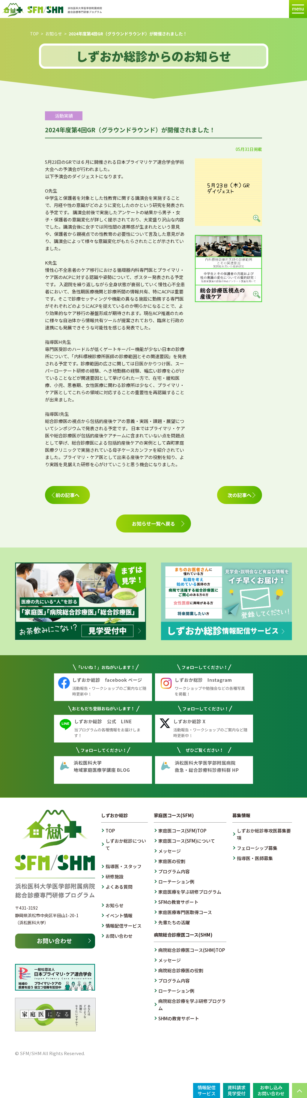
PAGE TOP (299, 1090)
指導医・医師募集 (255, 858)
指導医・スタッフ (124, 866)
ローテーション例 (176, 881)
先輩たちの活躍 (174, 922)
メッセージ (169, 851)
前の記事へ (67, 495)
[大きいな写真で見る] (228, 222)
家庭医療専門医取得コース (185, 912)
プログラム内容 (174, 871)
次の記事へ (240, 495)
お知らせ (53, 34)
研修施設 (115, 876)
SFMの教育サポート (178, 902)
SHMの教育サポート (178, 1018)
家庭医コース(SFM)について (186, 841)
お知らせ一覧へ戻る (153, 523)
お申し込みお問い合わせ (271, 1090)
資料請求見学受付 (237, 1090)
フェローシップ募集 (257, 848)
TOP (34, 34)
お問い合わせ (119, 936)
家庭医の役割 (171, 861)
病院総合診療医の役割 (180, 970)
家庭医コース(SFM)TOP (182, 830)
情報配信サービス (124, 925)
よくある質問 (119, 887)
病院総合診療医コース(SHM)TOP (191, 950)
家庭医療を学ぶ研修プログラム (189, 892)
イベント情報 (119, 915)
